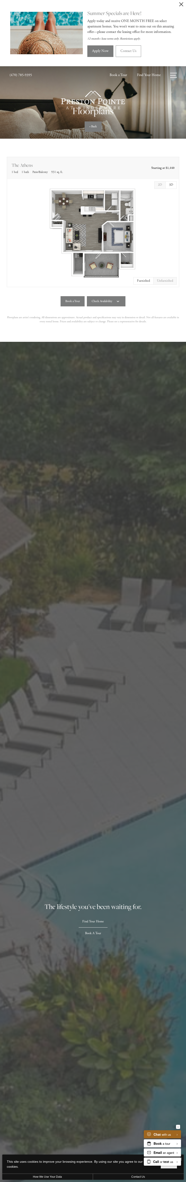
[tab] (159, 185)
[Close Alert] (181, 5)
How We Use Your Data (47, 1176)
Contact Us (138, 1176)
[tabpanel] (93, 233)
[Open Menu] (173, 75)
